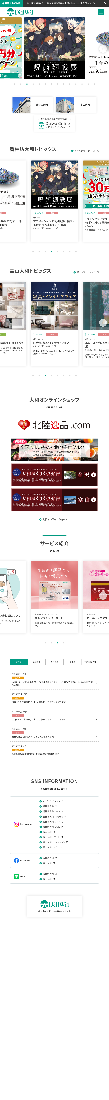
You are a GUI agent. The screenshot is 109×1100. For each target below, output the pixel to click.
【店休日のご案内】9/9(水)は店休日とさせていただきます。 (39, 702)
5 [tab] (39, 84)
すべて (18, 661)
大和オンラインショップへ (56, 519)
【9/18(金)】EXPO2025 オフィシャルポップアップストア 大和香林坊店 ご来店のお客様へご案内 (52, 683)
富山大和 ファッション (54, 842)
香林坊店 (54, 661)
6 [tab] (45, 84)
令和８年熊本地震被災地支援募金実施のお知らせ (35, 753)
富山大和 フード (51, 836)
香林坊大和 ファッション (54, 816)
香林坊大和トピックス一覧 (87, 150)
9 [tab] (63, 84)
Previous (6, 49)
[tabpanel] (69, 48)
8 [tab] (57, 84)
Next (103, 49)
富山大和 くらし (51, 847)
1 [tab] (14, 84)
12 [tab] (82, 84)
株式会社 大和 (20, 12)
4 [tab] (33, 84)
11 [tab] (76, 84)
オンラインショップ (51, 801)
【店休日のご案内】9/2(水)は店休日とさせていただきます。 (39, 719)
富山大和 (47, 831)
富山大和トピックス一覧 (88, 272)
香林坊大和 (48, 806)
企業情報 (37, 661)
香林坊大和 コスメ (51, 821)
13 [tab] (88, 84)
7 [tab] (51, 84)
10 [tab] (69, 84)
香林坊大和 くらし (51, 826)
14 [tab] (94, 84)
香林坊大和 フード (51, 811)
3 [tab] (27, 84)
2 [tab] (21, 84)
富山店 (72, 661)
